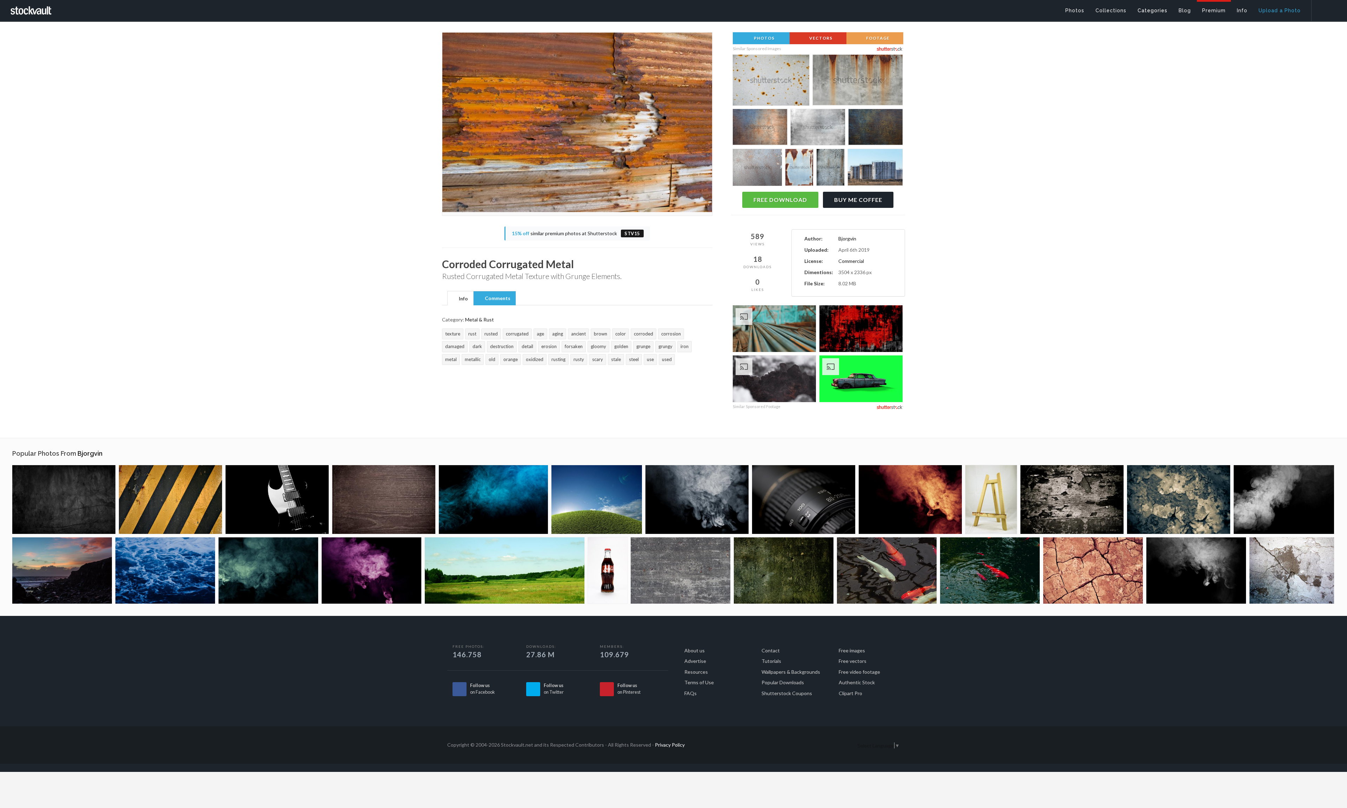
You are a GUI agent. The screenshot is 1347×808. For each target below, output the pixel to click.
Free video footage (859, 672)
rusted (491, 334)
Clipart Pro (850, 693)
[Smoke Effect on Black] (697, 499)
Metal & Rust (479, 319)
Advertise (695, 661)
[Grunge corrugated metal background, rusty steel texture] (760, 128)
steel (634, 359)
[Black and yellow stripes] (170, 499)
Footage (877, 38)
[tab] (460, 298)
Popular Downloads (783, 682)
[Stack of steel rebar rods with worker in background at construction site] (774, 329)
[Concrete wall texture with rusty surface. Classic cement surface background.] (858, 82)
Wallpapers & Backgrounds (791, 672)
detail (527, 346)
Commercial (851, 261)
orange (510, 359)
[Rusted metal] (1178, 499)
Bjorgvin (847, 239)
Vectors (820, 38)
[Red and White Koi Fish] (887, 570)
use (650, 359)
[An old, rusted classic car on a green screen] (861, 379)
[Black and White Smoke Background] (1196, 570)
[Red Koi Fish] (990, 570)
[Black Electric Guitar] (277, 499)
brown (600, 334)
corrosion (671, 334)
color (620, 334)
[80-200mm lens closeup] (803, 499)
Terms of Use (699, 682)
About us (694, 650)
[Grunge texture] (63, 499)
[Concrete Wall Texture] (680, 570)
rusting (558, 359)
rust (472, 334)
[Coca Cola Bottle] (607, 570)
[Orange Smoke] (910, 499)
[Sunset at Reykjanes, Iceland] (62, 570)
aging (557, 334)
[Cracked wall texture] (1291, 570)
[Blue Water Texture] (165, 570)
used (667, 359)
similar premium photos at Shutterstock (576, 233)
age (540, 334)
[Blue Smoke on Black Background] (493, 499)
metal (451, 359)
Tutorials (771, 661)
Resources (696, 672)
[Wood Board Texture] (383, 499)
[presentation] (460, 299)
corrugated (517, 334)
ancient (578, 334)
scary (597, 359)
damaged (454, 346)
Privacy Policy (670, 745)
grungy (665, 346)
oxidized (534, 359)
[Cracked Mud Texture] (1093, 570)
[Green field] (596, 499)
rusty (579, 359)
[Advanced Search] (1324, 8)
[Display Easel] (991, 499)
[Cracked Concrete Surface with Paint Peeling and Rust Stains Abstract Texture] (830, 168)
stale (616, 359)
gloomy (598, 346)
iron (685, 346)
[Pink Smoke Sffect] (371, 570)
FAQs (690, 693)
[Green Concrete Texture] (783, 570)
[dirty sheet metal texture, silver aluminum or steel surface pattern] (818, 128)
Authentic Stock (857, 682)
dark (477, 346)
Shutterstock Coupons (787, 693)
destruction (502, 346)
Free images (852, 650)
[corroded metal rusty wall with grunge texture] (876, 128)
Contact (771, 650)
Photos (764, 38)
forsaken (574, 346)
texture (452, 334)
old (492, 359)
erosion (549, 346)
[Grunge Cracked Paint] (1072, 499)
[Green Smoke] (268, 570)
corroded (643, 334)
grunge (643, 346)
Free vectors (852, 661)
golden (621, 346)
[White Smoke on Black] (1284, 499)
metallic (473, 359)
